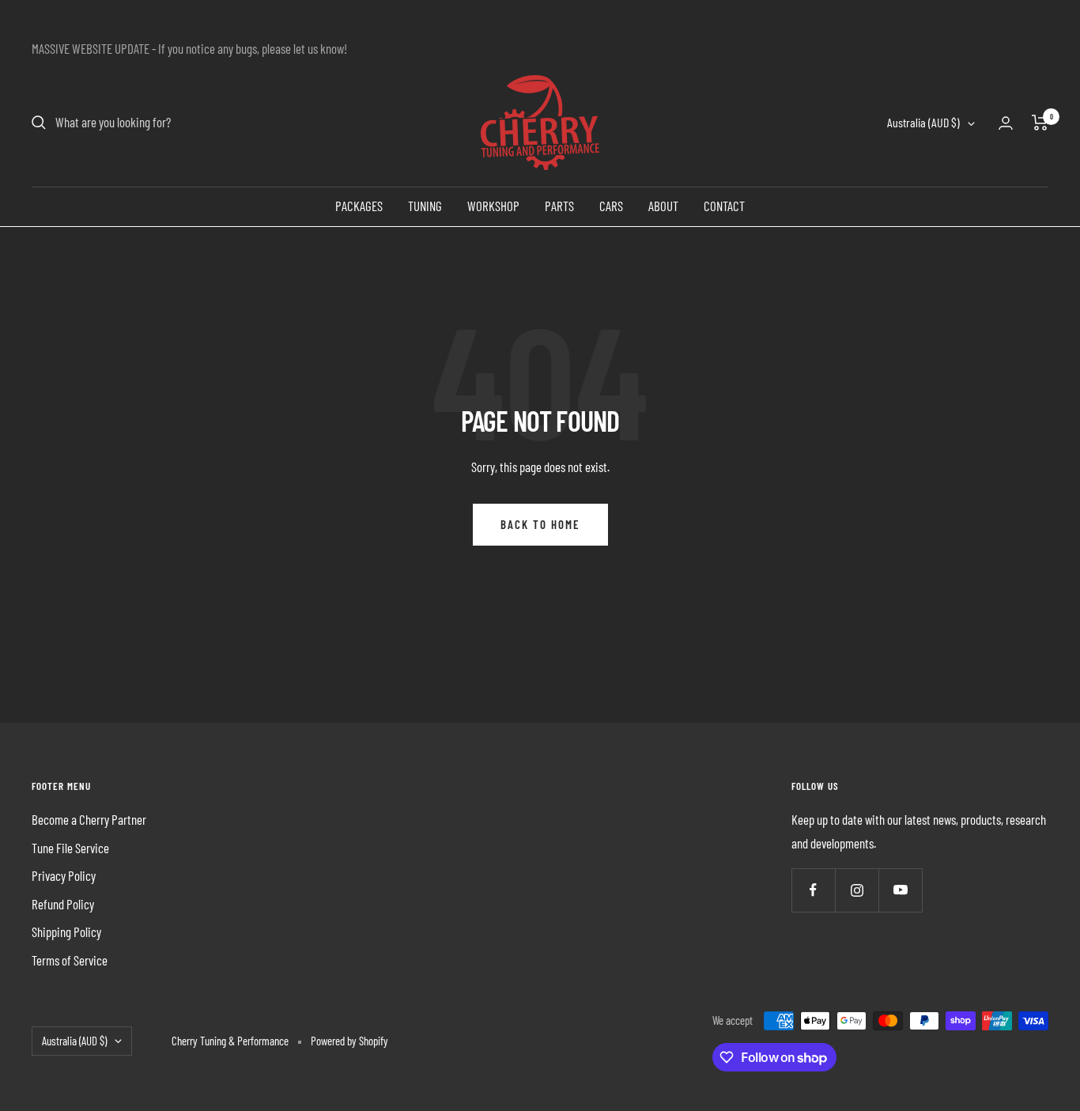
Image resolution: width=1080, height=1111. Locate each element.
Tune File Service (70, 848)
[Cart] (1040, 122)
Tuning (425, 206)
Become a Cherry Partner (89, 819)
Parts (559, 206)
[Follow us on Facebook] (813, 890)
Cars (611, 206)
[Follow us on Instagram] (856, 890)
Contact (724, 206)
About (663, 206)
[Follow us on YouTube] (900, 890)
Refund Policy (63, 904)
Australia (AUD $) (923, 122)
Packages (359, 206)
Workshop (493, 206)
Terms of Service (70, 960)
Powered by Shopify (349, 1041)
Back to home (540, 524)
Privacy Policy (64, 875)
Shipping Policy (66, 931)
